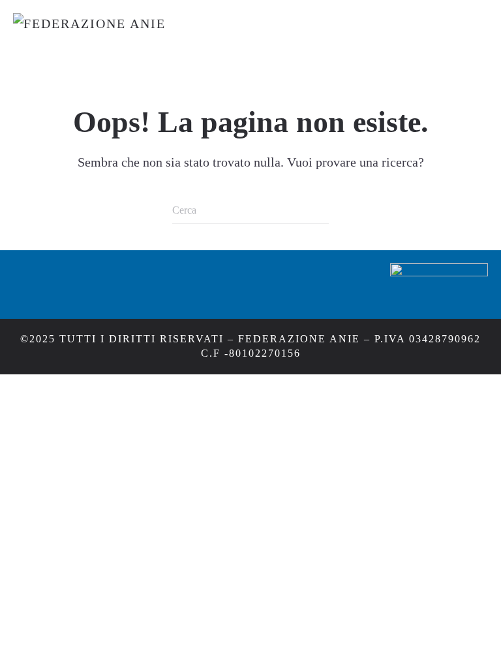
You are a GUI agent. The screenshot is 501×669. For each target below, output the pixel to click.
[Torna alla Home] (176, 40)
